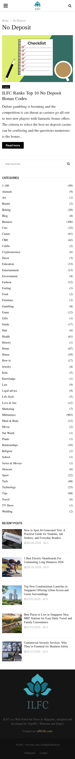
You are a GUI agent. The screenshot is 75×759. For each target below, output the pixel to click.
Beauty (6, 203)
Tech (5, 481)
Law (4, 385)
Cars (4, 228)
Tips (4, 493)
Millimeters (9, 415)
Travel (6, 499)
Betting (6, 210)
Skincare (7, 469)
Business (7, 222)
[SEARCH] (68, 164)
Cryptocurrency (11, 252)
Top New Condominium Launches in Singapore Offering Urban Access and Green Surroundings (46, 590)
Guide (5, 324)
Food (5, 294)
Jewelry (6, 367)
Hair (4, 330)
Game (5, 312)
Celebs (6, 246)
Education (8, 264)
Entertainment (10, 270)
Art (4, 197)
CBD (5, 240)
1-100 (5, 185)
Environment (10, 276)
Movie (6, 427)
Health (6, 336)
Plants (5, 439)
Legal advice (9, 391)
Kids (5, 373)
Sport (5, 475)
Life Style (8, 397)
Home (5, 348)
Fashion (6, 282)
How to (6, 360)
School (6, 457)
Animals (7, 191)
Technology (9, 487)
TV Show (8, 505)
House (5, 354)
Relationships (10, 445)
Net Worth (8, 433)
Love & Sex (9, 403)
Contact (43, 752)
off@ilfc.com (44, 731)
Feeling (6, 288)
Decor (5, 258)
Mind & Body (10, 421)
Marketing (8, 409)
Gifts (5, 318)
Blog (5, 216)
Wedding (7, 511)
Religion (7, 451)
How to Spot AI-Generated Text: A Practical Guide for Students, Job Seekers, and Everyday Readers (44, 534)
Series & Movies (12, 463)
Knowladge (8, 379)
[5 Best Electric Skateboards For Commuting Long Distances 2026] (12, 567)
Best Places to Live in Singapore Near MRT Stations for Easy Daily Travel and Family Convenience (48, 618)
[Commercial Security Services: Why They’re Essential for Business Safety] (12, 651)
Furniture (7, 300)
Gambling (8, 306)
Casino (6, 86)
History (6, 342)
